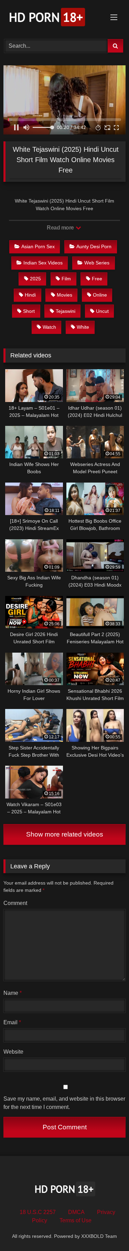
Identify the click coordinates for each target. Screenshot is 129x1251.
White (83, 327)
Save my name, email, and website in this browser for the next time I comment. (64, 1103)
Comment (15, 903)
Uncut (102, 311)
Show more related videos (64, 834)
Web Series (96, 262)
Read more (61, 228)
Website (13, 1052)
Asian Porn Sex (38, 246)
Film (66, 278)
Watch (49, 327)
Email (12, 1022)
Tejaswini (65, 311)
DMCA (76, 1212)
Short (29, 311)
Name (12, 993)
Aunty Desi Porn (93, 246)
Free (97, 278)
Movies (64, 295)
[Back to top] (107, 1230)
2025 (35, 278)
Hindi (30, 295)
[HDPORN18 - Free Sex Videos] (53, 18)
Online (100, 295)
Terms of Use (76, 1220)
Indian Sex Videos (43, 262)
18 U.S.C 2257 (38, 1212)
